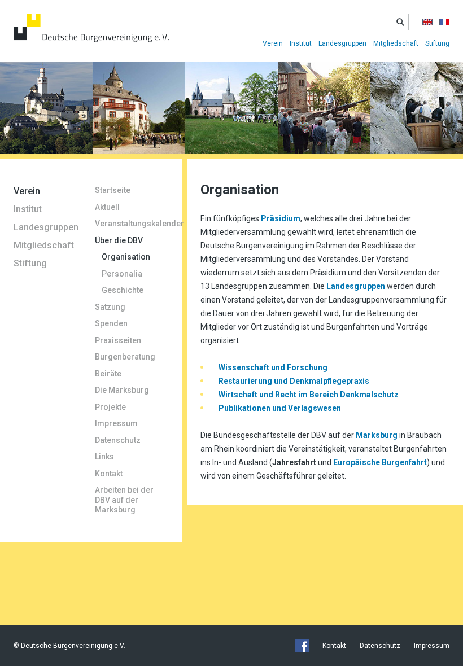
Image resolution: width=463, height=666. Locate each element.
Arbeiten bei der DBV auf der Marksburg (124, 499)
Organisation (126, 256)
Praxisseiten (118, 340)
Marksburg (377, 435)
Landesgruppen (342, 43)
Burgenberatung (125, 356)
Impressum (116, 423)
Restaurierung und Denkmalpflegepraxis (294, 380)
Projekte (110, 406)
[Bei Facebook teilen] (302, 645)
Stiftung (437, 43)
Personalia (122, 273)
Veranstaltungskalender (132, 223)
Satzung (110, 307)
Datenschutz (118, 440)
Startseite (112, 190)
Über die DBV (119, 240)
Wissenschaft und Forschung (272, 367)
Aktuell (107, 207)
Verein (273, 43)
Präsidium (280, 218)
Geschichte (122, 290)
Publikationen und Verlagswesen (280, 408)
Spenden (111, 323)
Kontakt (109, 473)
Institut (301, 43)
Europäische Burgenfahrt (380, 462)
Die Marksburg (122, 390)
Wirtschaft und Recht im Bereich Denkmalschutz (309, 394)
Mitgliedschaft (395, 43)
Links (104, 456)
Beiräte (108, 373)
